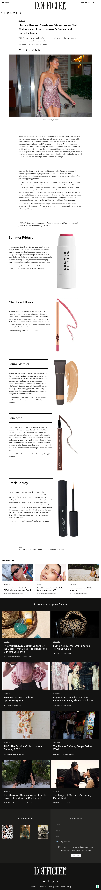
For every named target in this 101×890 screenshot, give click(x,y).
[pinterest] (7, 13)
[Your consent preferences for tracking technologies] (97, 886)
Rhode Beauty (63, 200)
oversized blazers (29, 139)
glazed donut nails (45, 139)
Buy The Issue (86, 3)
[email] (1, 13)
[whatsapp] (17, 13)
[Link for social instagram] (53, 882)
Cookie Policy (66, 887)
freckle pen (16, 510)
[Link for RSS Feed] (57, 882)
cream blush (62, 182)
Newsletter (43, 887)
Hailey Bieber (24, 136)
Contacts (33, 887)
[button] (48, 832)
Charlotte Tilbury (37, 314)
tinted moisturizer (66, 174)
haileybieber (24, 550)
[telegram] (20, 13)
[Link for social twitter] (44, 882)
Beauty (22, 21)
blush (61, 550)
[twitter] (14, 13)
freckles (54, 550)
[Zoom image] (67, 262)
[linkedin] (11, 13)
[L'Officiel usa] (50, 5)
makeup (33, 550)
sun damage (58, 157)
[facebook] (4, 13)
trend (39, 550)
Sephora (41, 268)
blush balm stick (15, 257)
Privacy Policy (86, 850)
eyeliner (27, 440)
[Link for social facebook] (48, 882)
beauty (46, 550)
